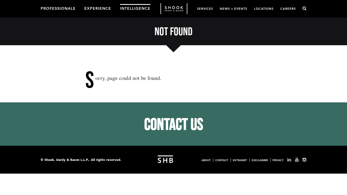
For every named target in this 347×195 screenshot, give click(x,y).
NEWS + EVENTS (233, 8)
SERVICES (205, 8)
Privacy (278, 160)
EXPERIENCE (97, 8)
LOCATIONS (264, 8)
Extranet (240, 160)
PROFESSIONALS (58, 8)
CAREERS (288, 8)
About (206, 160)
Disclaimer (260, 160)
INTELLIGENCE (135, 8)
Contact (221, 160)
